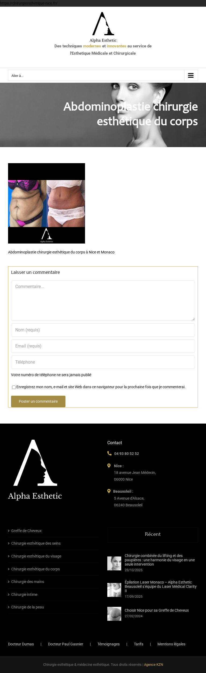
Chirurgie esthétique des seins (36, 543)
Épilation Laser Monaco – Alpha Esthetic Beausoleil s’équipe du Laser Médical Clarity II (161, 586)
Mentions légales (171, 644)
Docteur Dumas (21, 644)
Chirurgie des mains (27, 581)
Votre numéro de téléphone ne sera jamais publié (51, 375)
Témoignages (108, 644)
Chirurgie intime (24, 594)
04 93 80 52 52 (126, 453)
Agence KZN (153, 665)
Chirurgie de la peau (27, 607)
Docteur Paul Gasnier (65, 644)
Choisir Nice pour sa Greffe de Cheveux (157, 610)
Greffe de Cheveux (26, 531)
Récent (153, 534)
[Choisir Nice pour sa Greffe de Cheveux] (114, 614)
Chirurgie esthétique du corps (35, 569)
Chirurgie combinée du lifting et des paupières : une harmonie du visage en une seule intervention (160, 560)
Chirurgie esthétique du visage (36, 556)
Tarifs (138, 644)
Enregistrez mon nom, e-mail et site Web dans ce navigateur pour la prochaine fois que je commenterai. (101, 387)
